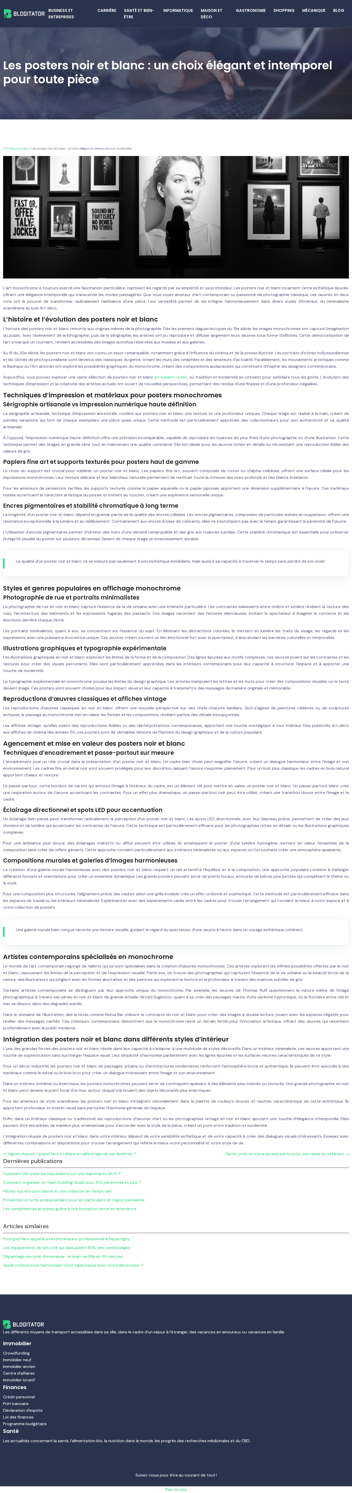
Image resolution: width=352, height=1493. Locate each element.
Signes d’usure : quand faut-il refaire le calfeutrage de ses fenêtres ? (72, 1153)
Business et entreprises (61, 14)
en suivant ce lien (170, 377)
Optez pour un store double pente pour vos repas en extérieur (284, 1153)
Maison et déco (211, 14)
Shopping (284, 10)
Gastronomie (251, 10)
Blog (338, 10)
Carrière (106, 10)
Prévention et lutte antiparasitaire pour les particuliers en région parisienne (74, 1200)
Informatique (178, 10)
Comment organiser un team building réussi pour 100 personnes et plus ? (72, 1182)
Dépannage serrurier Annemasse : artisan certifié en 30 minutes (63, 1256)
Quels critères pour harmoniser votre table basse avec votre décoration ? (73, 1265)
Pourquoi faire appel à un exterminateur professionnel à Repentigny (66, 1239)
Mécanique (313, 10)
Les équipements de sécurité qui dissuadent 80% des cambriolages (66, 1247)
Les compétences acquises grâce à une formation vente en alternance (69, 1208)
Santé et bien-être (139, 14)
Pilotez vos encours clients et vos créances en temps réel (57, 1191)
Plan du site (176, 1489)
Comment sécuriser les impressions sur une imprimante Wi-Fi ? (62, 1173)
